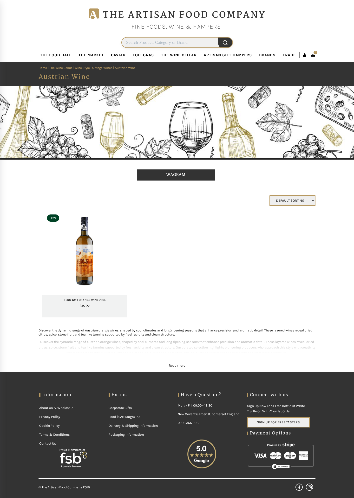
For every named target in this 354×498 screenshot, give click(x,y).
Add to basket (94, 293)
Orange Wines (102, 68)
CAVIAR (118, 55)
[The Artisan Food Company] (177, 35)
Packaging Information (126, 435)
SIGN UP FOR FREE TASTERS (278, 422)
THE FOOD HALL (55, 55)
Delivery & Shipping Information (133, 426)
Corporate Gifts (120, 408)
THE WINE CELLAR (179, 55)
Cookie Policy (49, 426)
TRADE (289, 55)
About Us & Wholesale (56, 408)
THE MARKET (91, 55)
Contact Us (47, 443)
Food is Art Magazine (124, 417)
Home (43, 68)
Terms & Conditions (54, 435)
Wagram (175, 175)
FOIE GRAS (143, 55)
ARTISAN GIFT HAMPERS (228, 55)
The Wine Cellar (60, 68)
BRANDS (267, 55)
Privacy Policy (49, 417)
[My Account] (304, 55)
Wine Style (82, 68)
